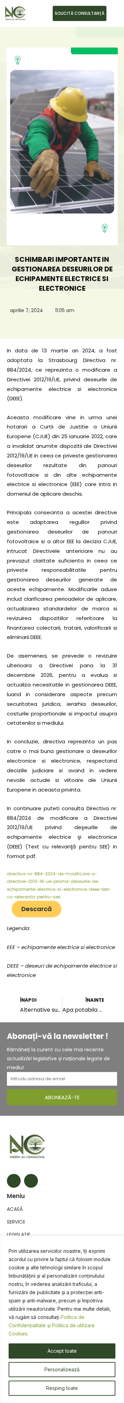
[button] (113, 13)
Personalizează (62, 1369)
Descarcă (36, 909)
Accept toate (62, 1351)
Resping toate (62, 1388)
